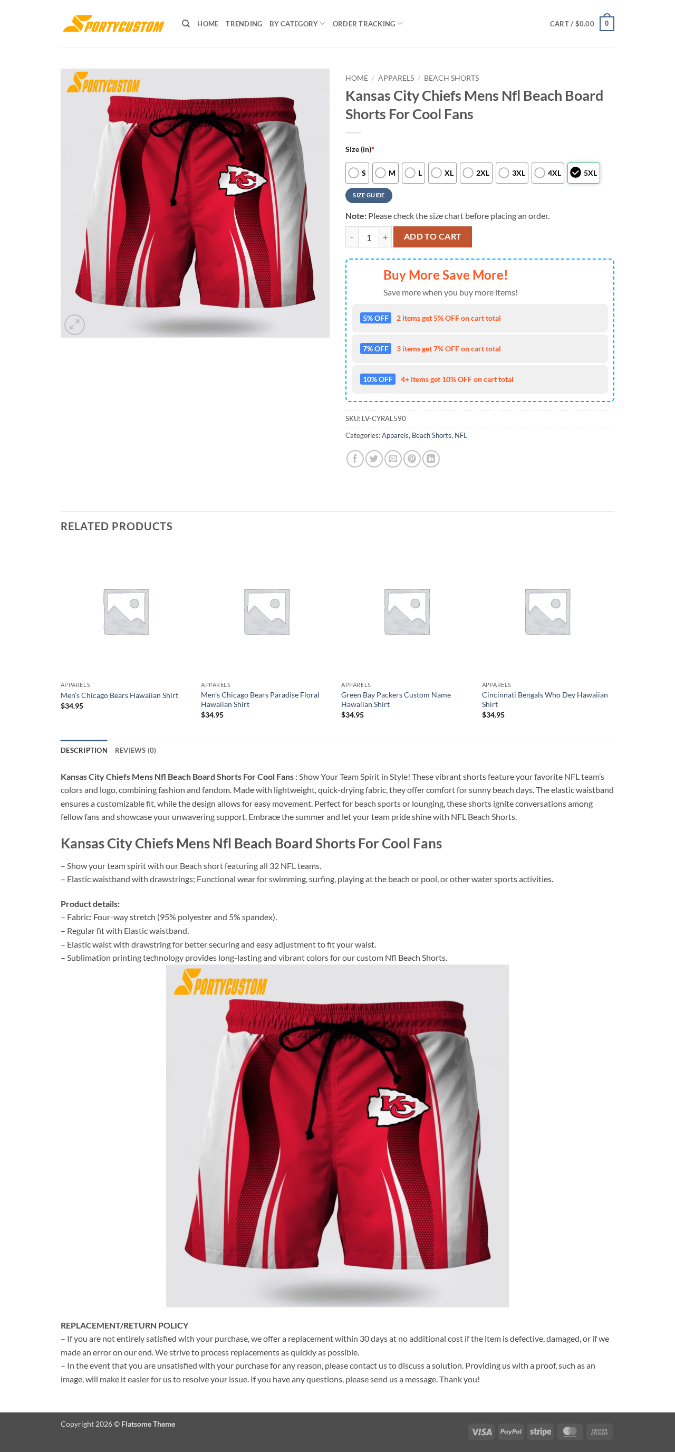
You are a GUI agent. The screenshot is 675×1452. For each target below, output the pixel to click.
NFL (461, 435)
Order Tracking (364, 24)
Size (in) (359, 149)
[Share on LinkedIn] (431, 458)
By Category (293, 24)
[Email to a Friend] (393, 458)
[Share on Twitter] (374, 458)
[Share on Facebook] (355, 458)
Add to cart (433, 236)
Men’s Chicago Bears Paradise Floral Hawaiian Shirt (260, 699)
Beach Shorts (451, 78)
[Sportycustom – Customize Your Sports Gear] (113, 24)
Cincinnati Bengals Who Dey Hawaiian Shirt (545, 699)
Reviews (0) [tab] (136, 750)
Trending (244, 24)
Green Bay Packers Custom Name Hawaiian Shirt (396, 699)
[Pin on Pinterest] (412, 458)
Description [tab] (84, 750)
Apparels (396, 78)
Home (207, 24)
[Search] (186, 24)
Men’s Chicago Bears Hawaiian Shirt (119, 695)
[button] (582, 24)
